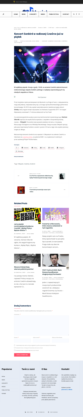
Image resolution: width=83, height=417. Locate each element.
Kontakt (66, 14)
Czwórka (26, 164)
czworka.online (27, 137)
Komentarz (17, 314)
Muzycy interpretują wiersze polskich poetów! (24, 268)
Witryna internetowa (57, 337)
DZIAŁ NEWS (17, 29)
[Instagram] (79, 14)
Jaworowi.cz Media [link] (66, 389)
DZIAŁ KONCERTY (58, 231)
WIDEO (43, 14)
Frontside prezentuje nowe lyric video (40, 189)
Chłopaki (20, 164)
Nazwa (16, 337)
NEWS (23, 14)
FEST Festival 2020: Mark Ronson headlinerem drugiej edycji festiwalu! (52, 272)
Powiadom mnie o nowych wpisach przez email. (27, 350)
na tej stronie (64, 377)
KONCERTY (33, 14)
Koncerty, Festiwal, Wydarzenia (52, 232)
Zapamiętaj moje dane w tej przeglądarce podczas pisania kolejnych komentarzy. (36, 345)
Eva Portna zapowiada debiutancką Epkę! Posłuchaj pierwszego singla (41, 176)
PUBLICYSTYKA (54, 14)
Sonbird (32, 164)
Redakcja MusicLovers (28, 27)
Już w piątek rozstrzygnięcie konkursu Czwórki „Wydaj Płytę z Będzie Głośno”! (23, 227)
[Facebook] (76, 14)
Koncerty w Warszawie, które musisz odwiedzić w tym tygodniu (52, 226)
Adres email (36, 337)
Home (16, 14)
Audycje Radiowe (61, 27)
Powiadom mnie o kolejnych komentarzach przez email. (29, 348)
